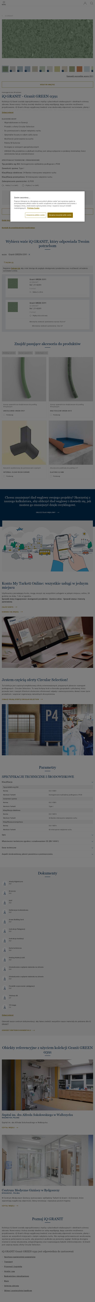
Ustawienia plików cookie (35, 215)
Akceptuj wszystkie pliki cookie (60, 215)
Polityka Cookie (33, 208)
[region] (47, 206)
